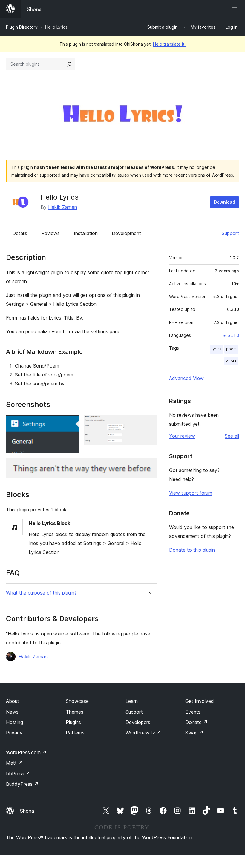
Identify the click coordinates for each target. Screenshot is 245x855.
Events (192, 712)
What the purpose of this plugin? (41, 593)
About (12, 701)
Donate (196, 722)
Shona (27, 811)
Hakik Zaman (62, 207)
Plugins (73, 722)
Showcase (77, 701)
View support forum (190, 493)
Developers (137, 722)
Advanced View (186, 378)
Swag (194, 733)
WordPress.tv (143, 733)
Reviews (50, 233)
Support (230, 233)
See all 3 (231, 335)
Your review (182, 436)
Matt (14, 763)
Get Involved (199, 701)
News (12, 712)
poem (231, 349)
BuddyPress (22, 784)
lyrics (216, 349)
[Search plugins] (69, 64)
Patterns (75, 733)
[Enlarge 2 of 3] (149, 423)
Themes (74, 712)
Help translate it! (169, 44)
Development (126, 233)
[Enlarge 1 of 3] (71, 423)
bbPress (18, 774)
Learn (131, 701)
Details (19, 233)
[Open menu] (235, 9)
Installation (86, 233)
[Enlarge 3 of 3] (149, 466)
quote (231, 361)
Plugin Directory (22, 27)
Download (224, 202)
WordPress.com (26, 752)
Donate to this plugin (192, 550)
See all (232, 436)
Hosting (14, 722)
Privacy (14, 733)
